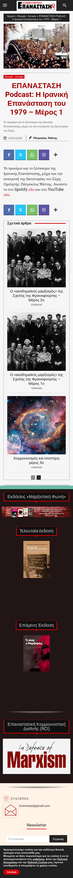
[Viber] (44, 155)
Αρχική (11, 16)
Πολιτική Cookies (37, 862)
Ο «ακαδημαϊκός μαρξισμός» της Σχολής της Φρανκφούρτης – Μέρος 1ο (36, 379)
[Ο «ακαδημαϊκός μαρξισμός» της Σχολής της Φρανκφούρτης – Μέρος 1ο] (36, 342)
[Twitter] (20, 155)
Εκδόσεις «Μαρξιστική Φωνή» (36, 496)
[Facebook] (9, 155)
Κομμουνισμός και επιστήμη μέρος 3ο (37, 460)
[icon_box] (27, 810)
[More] (55, 155)
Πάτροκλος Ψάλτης (45, 138)
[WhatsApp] (32, 155)
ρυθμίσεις (38, 859)
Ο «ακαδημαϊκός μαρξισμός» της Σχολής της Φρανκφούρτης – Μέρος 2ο (36, 295)
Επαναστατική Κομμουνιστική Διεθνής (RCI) (37, 726)
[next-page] (38, 477)
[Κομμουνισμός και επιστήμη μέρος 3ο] (36, 425)
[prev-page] (33, 477)
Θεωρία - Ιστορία (26, 16)
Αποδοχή (11, 872)
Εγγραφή (58, 839)
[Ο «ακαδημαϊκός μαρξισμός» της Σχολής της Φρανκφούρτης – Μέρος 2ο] (36, 258)
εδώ (31, 189)
